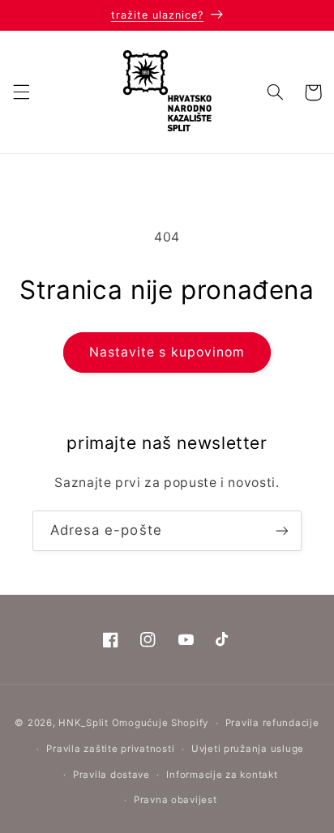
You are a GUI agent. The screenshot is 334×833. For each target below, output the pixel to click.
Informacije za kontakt (221, 774)
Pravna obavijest (175, 799)
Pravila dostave (111, 774)
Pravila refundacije (272, 722)
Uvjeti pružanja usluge (247, 748)
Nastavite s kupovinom (167, 352)
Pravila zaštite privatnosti (110, 748)
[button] (21, 92)
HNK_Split (83, 722)
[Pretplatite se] (282, 530)
